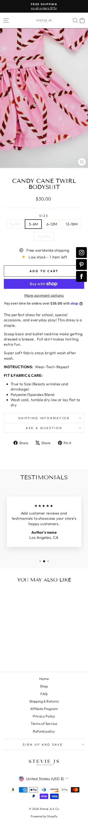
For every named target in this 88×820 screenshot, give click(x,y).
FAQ (43, 694)
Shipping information (44, 418)
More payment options (44, 295)
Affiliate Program (44, 709)
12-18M (71, 224)
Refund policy (44, 731)
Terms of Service (44, 723)
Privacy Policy (44, 716)
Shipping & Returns (44, 701)
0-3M (15, 224)
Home (44, 679)
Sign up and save (43, 744)
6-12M (51, 224)
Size (44, 215)
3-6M (33, 224)
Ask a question (44, 428)
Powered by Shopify (44, 816)
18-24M (43, 236)
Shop (44, 686)
